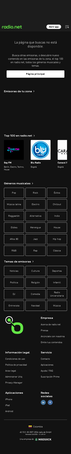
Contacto (45, 359)
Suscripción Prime (50, 377)
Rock (35, 193)
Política (14, 282)
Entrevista (14, 306)
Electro (35, 204)
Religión (35, 282)
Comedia (35, 294)
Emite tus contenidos (51, 342)
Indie (57, 216)
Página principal (35, 74)
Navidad (35, 306)
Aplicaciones (47, 365)
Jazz (35, 239)
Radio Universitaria (57, 294)
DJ (14, 294)
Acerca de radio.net (51, 324)
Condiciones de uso (15, 359)
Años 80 (14, 239)
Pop (14, 193)
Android (9, 411)
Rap (35, 251)
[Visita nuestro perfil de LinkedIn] (43, 402)
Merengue (35, 227)
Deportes (57, 271)
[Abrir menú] (67, 27)
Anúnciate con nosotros (53, 336)
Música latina (14, 204)
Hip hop (57, 239)
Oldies (14, 227)
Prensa (44, 330)
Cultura (35, 271)
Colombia (38, 427)
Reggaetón (14, 216)
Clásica (57, 251)
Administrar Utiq (13, 377)
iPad (7, 405)
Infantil (57, 282)
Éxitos (57, 193)
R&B (14, 251)
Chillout (57, 204)
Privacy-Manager (13, 383)
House (57, 227)
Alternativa (35, 216)
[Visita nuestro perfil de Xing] (50, 402)
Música (57, 306)
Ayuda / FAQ (47, 371)
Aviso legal (10, 371)
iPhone (8, 399)
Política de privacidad (16, 365)
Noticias (14, 271)
